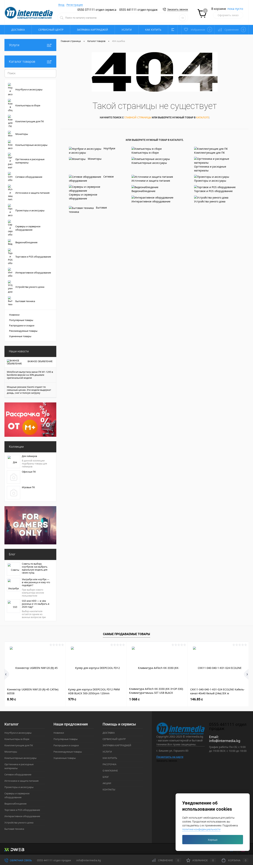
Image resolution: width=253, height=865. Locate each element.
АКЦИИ (107, 783)
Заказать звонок (177, 9)
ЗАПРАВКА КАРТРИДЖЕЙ (92, 29)
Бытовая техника (88, 210)
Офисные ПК (29, 471)
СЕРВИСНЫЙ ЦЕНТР (50, 29)
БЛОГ (106, 777)
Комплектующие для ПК (209, 152)
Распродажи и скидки (21, 325)
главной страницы (137, 117)
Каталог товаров (22, 61)
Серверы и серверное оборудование (83, 196)
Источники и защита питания (151, 180)
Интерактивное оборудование (151, 201)
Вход (61, 4)
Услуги (14, 45)
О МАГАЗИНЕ (110, 770)
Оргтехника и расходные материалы (210, 168)
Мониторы (94, 158)
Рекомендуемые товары (23, 330)
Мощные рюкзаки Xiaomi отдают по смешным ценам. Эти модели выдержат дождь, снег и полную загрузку (29, 390)
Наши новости (19, 351)
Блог (12, 554)
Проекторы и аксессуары (210, 180)
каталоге (202, 117)
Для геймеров (29, 456)
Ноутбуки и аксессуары (92, 150)
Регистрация (74, 4)
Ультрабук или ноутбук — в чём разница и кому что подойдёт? (36, 582)
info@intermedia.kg (224, 740)
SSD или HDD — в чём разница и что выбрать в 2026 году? (35, 603)
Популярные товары (21, 320)
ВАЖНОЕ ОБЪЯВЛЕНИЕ (40, 361)
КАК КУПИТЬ (153, 29)
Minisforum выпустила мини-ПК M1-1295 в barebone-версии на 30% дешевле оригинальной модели (30, 375)
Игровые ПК (28, 487)
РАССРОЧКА (109, 764)
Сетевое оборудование (91, 179)
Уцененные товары (20, 336)
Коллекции (16, 446)
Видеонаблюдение (143, 191)
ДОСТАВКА (18, 29)
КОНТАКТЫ (109, 789)
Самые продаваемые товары (126, 634)
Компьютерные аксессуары (149, 163)
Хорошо (212, 839)
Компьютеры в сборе (145, 152)
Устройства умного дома (209, 201)
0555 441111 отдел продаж (138, 10)
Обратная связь (20, 860)
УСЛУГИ (126, 29)
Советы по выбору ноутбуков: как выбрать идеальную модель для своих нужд (34, 568)
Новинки (14, 314)
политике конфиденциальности (201, 829)
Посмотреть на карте (169, 756)
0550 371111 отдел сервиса (96, 10)
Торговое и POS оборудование (213, 191)
